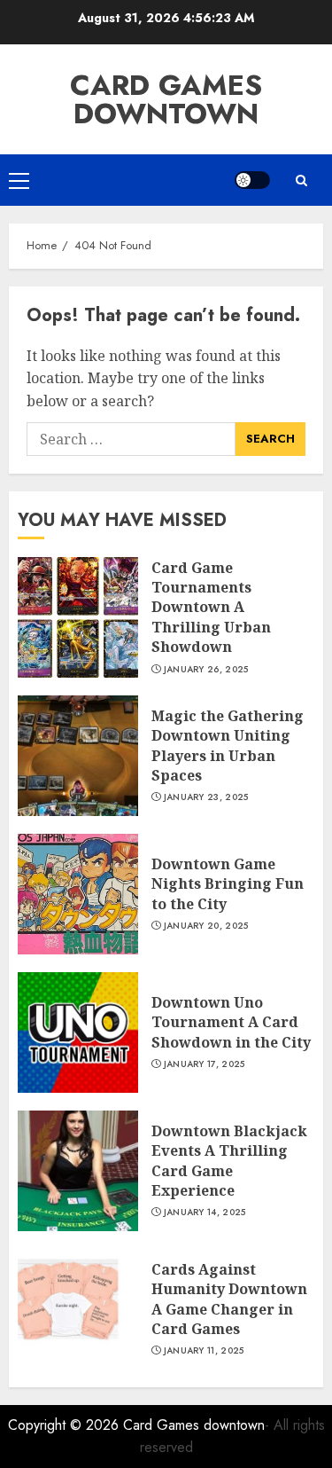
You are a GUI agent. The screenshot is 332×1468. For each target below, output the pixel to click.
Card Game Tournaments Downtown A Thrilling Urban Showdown (211, 607)
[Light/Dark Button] (252, 180)
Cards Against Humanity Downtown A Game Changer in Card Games (229, 1299)
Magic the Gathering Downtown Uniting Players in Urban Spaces (227, 745)
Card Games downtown (166, 99)
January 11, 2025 (204, 1351)
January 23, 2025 (206, 797)
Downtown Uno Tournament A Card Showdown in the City (231, 1022)
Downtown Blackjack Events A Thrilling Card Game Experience (229, 1160)
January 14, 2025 (205, 1212)
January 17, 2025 (204, 1064)
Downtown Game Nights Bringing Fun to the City (227, 884)
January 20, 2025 (206, 926)
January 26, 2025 (206, 669)
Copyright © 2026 (65, 1425)
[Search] (301, 180)
